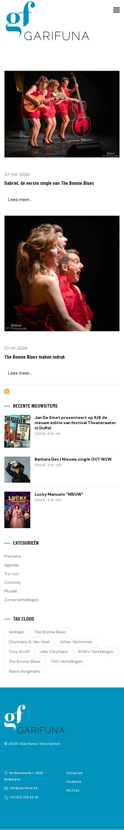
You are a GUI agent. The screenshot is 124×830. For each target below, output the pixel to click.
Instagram (74, 773)
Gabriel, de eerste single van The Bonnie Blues (49, 183)
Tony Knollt (19, 651)
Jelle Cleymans (54, 651)
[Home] (47, 20)
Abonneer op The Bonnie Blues (6, 391)
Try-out (11, 573)
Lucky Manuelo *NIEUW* (59, 494)
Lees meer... (20, 199)
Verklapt (16, 631)
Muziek (10, 591)
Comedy (12, 582)
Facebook (73, 781)
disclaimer (50, 743)
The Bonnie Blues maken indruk (34, 356)
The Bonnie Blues (50, 631)
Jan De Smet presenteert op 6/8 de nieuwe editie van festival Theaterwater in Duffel (75, 422)
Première (12, 556)
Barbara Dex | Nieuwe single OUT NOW (73, 459)
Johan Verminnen (76, 641)
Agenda (11, 565)
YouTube (72, 790)
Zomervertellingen (21, 599)
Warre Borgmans (24, 671)
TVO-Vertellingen (66, 661)
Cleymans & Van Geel (29, 641)
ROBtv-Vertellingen (96, 651)
